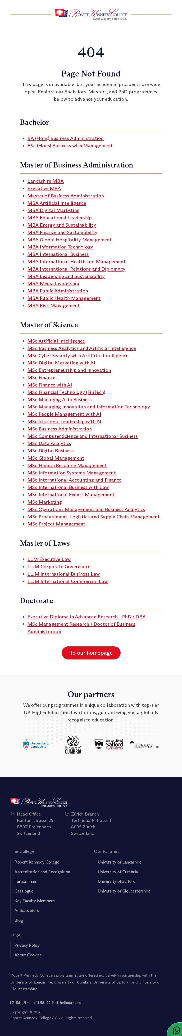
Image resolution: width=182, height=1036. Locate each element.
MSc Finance (41, 377)
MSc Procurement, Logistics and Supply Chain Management (93, 517)
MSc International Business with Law (68, 487)
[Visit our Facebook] (18, 1002)
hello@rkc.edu (71, 1002)
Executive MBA (44, 188)
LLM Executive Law (49, 559)
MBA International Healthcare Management (76, 261)
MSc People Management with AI (64, 414)
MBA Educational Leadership (59, 217)
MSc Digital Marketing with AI (61, 363)
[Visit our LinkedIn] (12, 1002)
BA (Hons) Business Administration (65, 138)
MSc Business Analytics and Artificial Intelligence (81, 348)
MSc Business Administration (59, 429)
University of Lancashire (119, 862)
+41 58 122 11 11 (45, 1002)
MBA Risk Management (53, 305)
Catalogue (23, 891)
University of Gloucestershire (124, 891)
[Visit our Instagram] (24, 1002)
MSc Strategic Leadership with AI (64, 421)
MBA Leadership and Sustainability (66, 276)
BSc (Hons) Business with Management (70, 145)
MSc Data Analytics (49, 443)
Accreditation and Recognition (42, 871)
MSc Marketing (44, 502)
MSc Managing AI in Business (59, 399)
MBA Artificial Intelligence (56, 203)
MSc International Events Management (70, 494)
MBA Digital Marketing (53, 210)
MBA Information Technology (60, 247)
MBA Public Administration (57, 291)
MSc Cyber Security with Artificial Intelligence (77, 355)
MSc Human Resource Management (67, 465)
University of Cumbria (118, 871)
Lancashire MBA (45, 181)
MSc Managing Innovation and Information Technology (88, 407)
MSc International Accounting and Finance (74, 480)
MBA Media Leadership (53, 283)
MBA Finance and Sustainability (62, 232)
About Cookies (27, 955)
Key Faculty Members (34, 900)
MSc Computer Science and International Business (82, 436)
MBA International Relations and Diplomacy (76, 269)
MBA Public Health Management (64, 298)
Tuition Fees (25, 881)
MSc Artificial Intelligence (56, 341)
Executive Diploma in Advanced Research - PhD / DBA (86, 617)
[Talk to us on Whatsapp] (29, 1002)
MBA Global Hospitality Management (69, 240)
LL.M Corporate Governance (59, 566)
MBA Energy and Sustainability (61, 225)
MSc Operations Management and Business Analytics (86, 509)
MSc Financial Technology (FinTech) (66, 392)
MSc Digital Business (50, 451)
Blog (18, 920)
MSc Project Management (56, 524)
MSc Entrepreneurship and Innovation (69, 370)
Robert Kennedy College (36, 862)
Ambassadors (26, 910)
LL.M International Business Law (63, 574)
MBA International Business (58, 254)
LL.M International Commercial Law (67, 581)
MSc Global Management (55, 458)
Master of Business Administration (65, 196)
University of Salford (117, 881)
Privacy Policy (27, 945)
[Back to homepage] (91, 14)
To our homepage (91, 652)
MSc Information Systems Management (71, 473)
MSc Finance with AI (49, 385)
